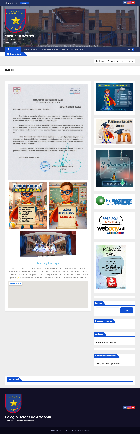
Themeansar (85, 430)
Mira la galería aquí (48, 263)
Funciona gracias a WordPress (60, 430)
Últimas (101, 61)
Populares (114, 61)
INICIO (16, 49)
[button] (129, 49)
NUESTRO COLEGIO (50, 49)
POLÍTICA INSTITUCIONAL (73, 49)
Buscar (98, 303)
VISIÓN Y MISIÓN (30, 49)
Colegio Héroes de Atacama (19, 35)
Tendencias (128, 61)
